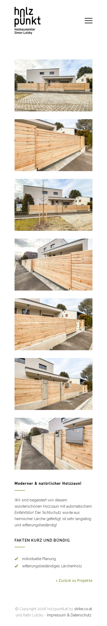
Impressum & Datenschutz (69, 615)
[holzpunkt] (50, 21)
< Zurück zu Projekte (74, 580)
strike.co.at (83, 609)
